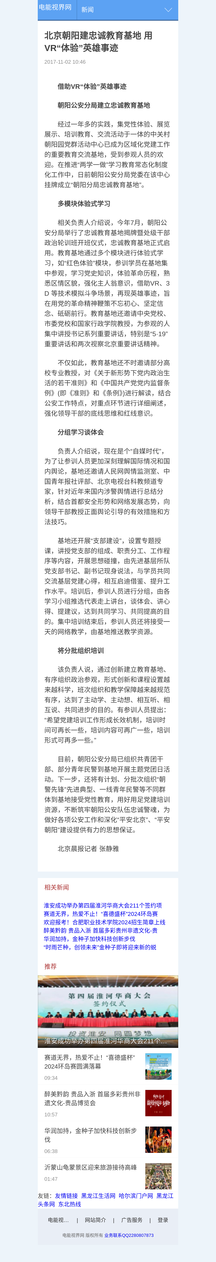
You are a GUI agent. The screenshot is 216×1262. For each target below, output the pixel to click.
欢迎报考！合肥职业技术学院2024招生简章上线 (104, 922)
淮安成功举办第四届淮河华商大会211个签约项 (103, 905)
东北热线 (69, 1204)
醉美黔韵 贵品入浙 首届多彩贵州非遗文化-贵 (101, 930)
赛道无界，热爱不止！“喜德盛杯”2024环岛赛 (101, 914)
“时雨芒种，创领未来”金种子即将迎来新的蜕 (100, 947)
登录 (163, 1220)
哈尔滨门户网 (136, 1196)
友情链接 (66, 1196)
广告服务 (132, 1220)
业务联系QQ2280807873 (129, 1235)
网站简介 (95, 1220)
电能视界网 (55, 7)
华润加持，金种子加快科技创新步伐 (89, 939)
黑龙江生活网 (98, 1196)
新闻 (87, 9)
